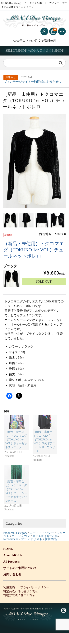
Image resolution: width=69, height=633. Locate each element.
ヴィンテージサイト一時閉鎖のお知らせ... (32, 81)
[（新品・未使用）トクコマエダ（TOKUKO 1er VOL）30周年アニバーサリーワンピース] (45, 422)
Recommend (11, 539)
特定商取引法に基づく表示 (20, 591)
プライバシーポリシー (34, 587)
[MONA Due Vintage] (34, 21)
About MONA (12, 555)
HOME (8, 548)
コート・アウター (42, 533)
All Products (11, 561)
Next (62, 220)
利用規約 (9, 587)
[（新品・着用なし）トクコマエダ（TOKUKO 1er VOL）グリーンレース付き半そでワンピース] (16, 472)
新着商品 (51, 539)
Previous (7, 220)
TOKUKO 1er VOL (45, 536)
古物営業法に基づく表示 (19, 595)
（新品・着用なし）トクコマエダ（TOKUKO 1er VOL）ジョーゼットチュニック (16, 439)
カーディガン (21, 536)
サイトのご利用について (20, 568)
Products (8, 533)
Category (21, 533)
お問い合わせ (12, 574)
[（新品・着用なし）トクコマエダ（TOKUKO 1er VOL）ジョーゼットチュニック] (16, 422)
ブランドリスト (31, 539)
